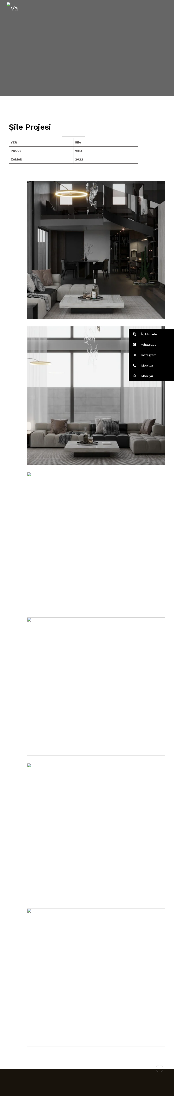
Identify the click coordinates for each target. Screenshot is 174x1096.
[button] (151, 334)
